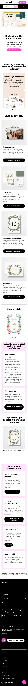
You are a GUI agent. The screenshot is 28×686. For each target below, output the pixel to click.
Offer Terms (4, 672)
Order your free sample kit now (14, 407)
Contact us (9, 544)
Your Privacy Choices (6, 675)
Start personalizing (14, 86)
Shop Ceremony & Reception (14, 251)
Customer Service (5, 666)
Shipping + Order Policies (7, 669)
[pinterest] (9, 682)
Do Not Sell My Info (6, 660)
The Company (5, 594)
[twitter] (5, 682)
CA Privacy (4, 663)
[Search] (16, 6)
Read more (5, 156)
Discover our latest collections (14, 519)
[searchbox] (10, 6)
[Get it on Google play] (18, 615)
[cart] (23, 6)
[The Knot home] (4, 583)
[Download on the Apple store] (6, 615)
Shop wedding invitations (14, 205)
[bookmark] (19, 6)
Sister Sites (5, 598)
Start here (4, 633)
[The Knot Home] (8, 2)
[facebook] (2, 682)
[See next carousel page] (25, 90)
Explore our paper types (12, 491)
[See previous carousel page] (2, 325)
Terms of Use (4, 655)
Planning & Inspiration (9, 590)
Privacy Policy (4, 652)
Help (2, 602)
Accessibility (4, 657)
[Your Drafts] (19, 6)
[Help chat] (24, 682)
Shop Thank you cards (14, 296)
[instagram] (12, 682)
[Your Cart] (23, 6)
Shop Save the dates (14, 160)
